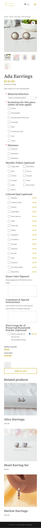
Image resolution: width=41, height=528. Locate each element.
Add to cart (20, 371)
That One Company (25, 525)
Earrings (17, 17)
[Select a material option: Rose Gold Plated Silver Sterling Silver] (22, 97)
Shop (11, 17)
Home (6, 17)
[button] (33, 23)
